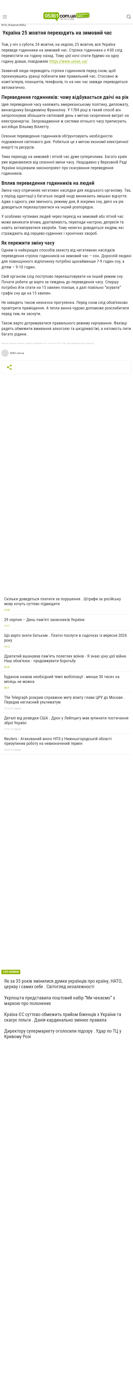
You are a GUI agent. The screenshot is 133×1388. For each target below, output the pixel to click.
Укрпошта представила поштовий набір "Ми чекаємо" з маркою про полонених (59, 1000)
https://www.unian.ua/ (68, 61)
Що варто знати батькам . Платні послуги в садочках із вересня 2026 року (65, 638)
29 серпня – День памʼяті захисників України (44, 619)
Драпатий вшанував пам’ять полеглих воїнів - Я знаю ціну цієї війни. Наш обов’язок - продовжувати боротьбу (65, 658)
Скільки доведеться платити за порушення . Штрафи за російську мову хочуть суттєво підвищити (62, 601)
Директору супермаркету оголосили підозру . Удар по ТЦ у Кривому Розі (62, 1033)
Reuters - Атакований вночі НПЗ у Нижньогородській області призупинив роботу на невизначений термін (58, 741)
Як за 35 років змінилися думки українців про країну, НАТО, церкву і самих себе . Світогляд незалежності (63, 983)
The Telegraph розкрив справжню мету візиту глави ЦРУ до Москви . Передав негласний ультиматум (64, 700)
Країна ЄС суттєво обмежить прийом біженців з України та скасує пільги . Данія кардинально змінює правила (62, 1017)
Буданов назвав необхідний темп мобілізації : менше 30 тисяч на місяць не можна (61, 679)
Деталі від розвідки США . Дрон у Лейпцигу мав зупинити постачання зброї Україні (66, 720)
